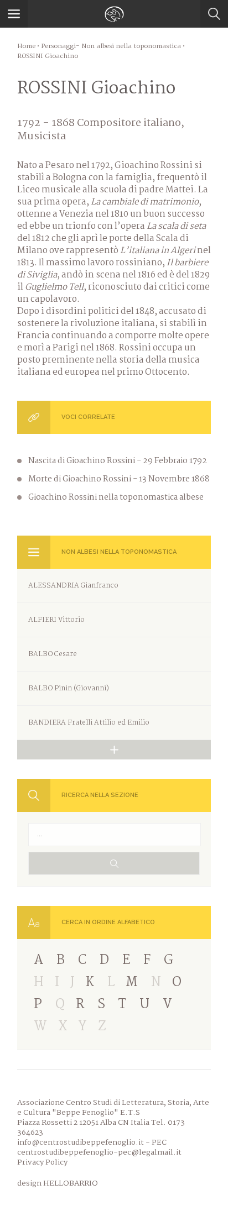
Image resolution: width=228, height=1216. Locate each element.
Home (26, 46)
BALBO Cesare (52, 654)
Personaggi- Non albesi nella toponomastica (111, 46)
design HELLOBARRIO (57, 1183)
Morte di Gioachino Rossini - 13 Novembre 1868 (119, 479)
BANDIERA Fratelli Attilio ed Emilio (88, 722)
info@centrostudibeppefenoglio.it (80, 1142)
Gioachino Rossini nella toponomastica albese (116, 497)
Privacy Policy (42, 1162)
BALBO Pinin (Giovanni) (68, 688)
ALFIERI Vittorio (56, 620)
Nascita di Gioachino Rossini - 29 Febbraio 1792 (117, 461)
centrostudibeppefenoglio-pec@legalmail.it (99, 1152)
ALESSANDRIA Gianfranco (73, 585)
